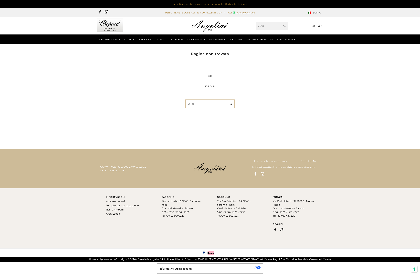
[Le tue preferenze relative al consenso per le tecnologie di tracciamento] (414, 269)
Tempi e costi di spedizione (122, 205)
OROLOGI (145, 39)
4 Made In (108, 259)
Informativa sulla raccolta (175, 268)
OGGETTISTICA (196, 39)
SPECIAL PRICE (286, 39)
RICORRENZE (217, 39)
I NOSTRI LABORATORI (259, 39)
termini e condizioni (285, 167)
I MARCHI (129, 39)
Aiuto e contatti (115, 201)
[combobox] (268, 26)
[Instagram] (106, 12)
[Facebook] (99, 12)
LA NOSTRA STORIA (108, 39)
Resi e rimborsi (115, 209)
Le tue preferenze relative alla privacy (224, 267)
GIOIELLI (160, 39)
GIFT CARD (235, 39)
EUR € (317, 12)
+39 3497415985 (245, 12)
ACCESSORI (177, 39)
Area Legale (113, 213)
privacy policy (309, 167)
